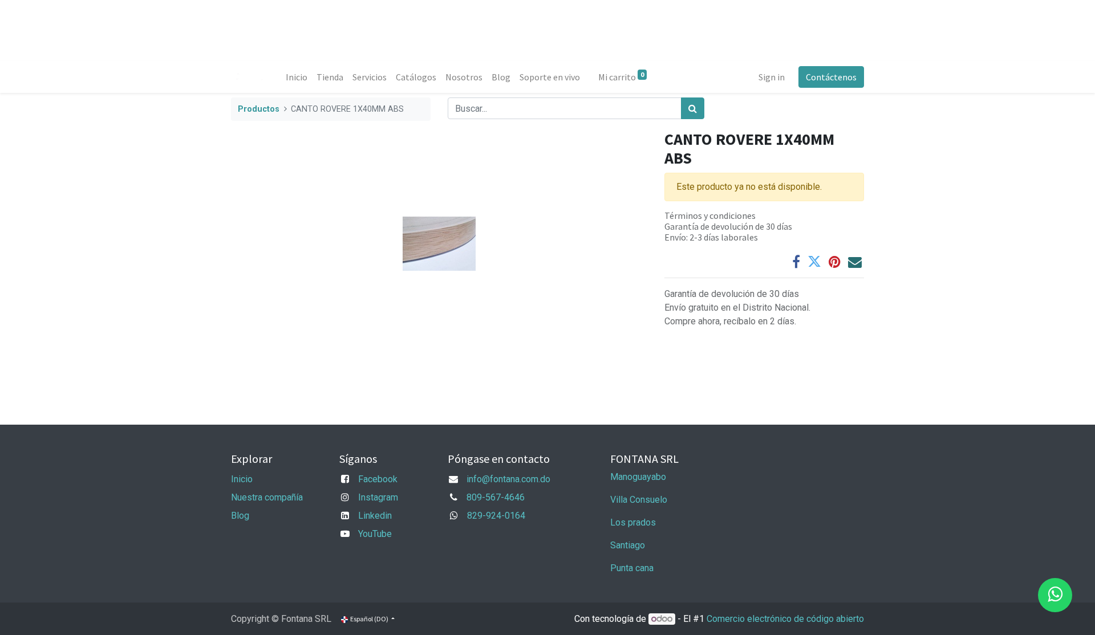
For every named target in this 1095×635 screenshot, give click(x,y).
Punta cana (633, 568)
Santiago (627, 545)
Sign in (772, 77)
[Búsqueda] (692, 108)
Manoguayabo (638, 476)
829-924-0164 (496, 515)
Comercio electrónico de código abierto (785, 618)
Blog (240, 515)
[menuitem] (296, 77)
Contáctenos (831, 77)
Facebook (378, 479)
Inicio (242, 479)
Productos (258, 109)
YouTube (375, 533)
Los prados (633, 522)
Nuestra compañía (267, 497)
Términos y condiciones (710, 215)
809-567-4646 (496, 497)
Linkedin (375, 515)
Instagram (378, 497)
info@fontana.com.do (508, 479)
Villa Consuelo (638, 499)
